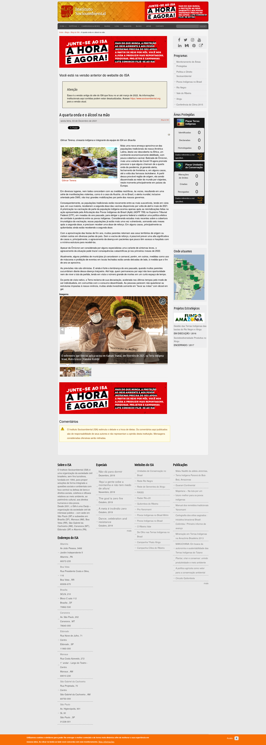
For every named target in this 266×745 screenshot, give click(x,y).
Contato (160, 26)
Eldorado (64, 631)
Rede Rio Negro (145, 480)
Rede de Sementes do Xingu (151, 486)
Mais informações (106, 742)
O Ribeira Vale (144, 526)
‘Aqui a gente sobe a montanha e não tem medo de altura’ (115, 485)
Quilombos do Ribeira (147, 503)
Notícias (73, 26)
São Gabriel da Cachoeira (72, 681)
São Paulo (65, 704)
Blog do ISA (75, 32)
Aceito (230, 738)
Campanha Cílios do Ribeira (151, 547)
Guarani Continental (185, 485)
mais (129, 530)
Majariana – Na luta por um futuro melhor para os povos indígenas (189, 495)
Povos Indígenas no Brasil (189, 81)
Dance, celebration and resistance (113, 520)
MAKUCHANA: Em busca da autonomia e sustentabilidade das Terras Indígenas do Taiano (192, 548)
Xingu (179, 98)
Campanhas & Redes (91, 26)
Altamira (64, 543)
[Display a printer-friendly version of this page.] (169, 134)
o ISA (62, 26)
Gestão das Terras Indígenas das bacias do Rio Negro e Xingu (190, 327)
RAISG (140, 492)
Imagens (127, 26)
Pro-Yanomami (144, 509)
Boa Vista (64, 566)
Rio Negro (181, 87)
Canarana (65, 612)
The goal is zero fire (111, 498)
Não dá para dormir (110, 471)
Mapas (107, 26)
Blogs (138, 26)
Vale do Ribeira (183, 93)
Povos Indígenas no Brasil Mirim (153, 515)
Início (61, 32)
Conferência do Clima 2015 (189, 104)
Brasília (63, 589)
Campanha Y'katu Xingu (149, 542)
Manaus (64, 654)
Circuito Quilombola (185, 578)
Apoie (148, 26)
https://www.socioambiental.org (145, 98)
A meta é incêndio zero (113, 508)
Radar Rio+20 (144, 498)
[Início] (83, 19)
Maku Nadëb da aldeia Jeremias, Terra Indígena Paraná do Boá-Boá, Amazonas (192, 475)
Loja (117, 26)
